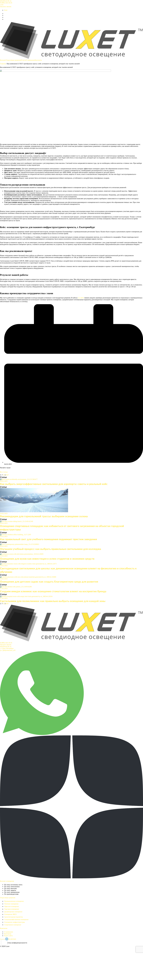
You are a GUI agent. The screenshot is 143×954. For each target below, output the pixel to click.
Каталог (3, 60)
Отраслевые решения (13, 60)
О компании (30, 60)
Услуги (23, 60)
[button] (2, 5)
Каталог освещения (7, 881)
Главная (3, 64)
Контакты (38, 60)
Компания (3, 928)
